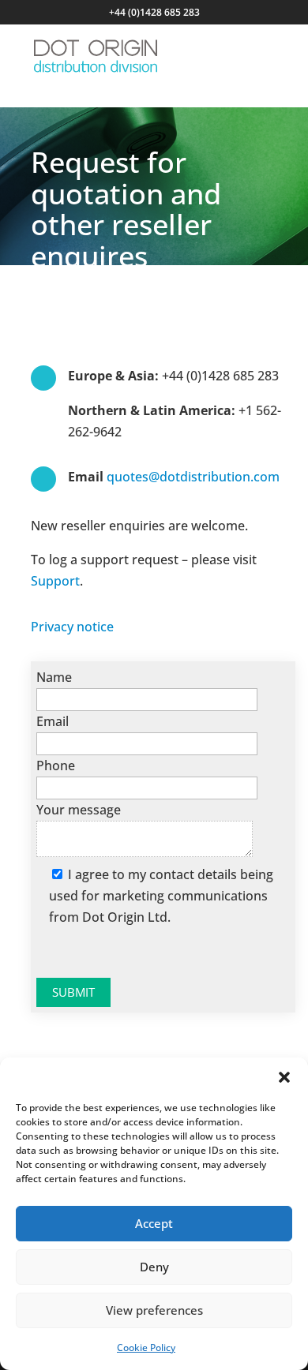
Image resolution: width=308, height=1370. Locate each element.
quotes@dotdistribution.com (193, 476)
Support (55, 581)
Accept (154, 1223)
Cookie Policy (146, 1347)
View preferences (154, 1310)
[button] (284, 1077)
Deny (154, 1267)
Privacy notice (72, 626)
